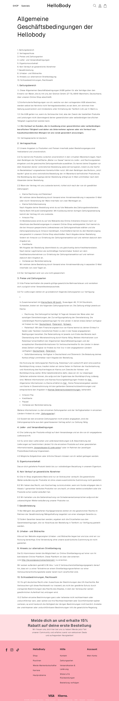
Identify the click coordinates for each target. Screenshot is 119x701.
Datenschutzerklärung (65, 700)
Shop (35, 655)
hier (89, 379)
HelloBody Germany (36, 700)
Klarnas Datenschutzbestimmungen (64, 389)
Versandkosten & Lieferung (67, 667)
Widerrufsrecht (51, 700)
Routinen (37, 660)
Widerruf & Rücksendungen (67, 676)
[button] (94, 6)
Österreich (57, 324)
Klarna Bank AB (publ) (51, 302)
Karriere (36, 670)
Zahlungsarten (48, 413)
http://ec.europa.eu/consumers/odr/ (38, 560)
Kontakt (63, 655)
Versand (82, 700)
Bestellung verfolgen (69, 682)
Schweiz (67, 324)
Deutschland (45, 324)
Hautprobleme (39, 675)
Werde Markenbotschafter (45, 665)
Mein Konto (92, 655)
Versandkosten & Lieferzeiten (47, 447)
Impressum (91, 700)
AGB (75, 700)
